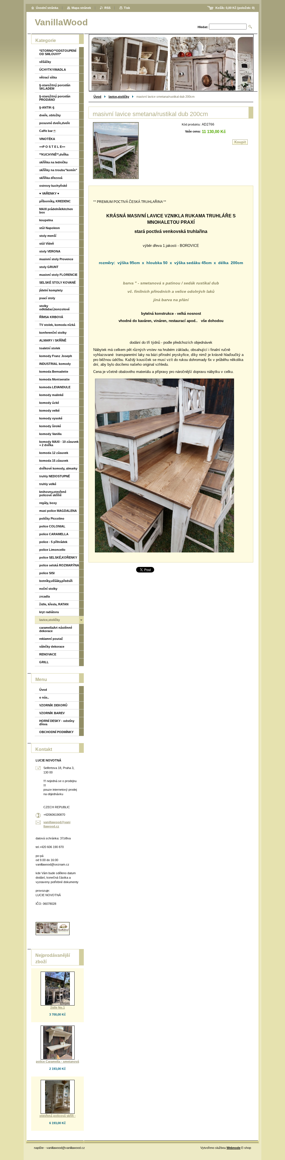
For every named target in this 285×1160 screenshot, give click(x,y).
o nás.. (44, 697)
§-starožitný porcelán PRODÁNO (54, 98)
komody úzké (49, 402)
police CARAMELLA (53, 534)
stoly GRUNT (48, 267)
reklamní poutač (51, 638)
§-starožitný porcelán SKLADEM (54, 86)
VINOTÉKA (47, 139)
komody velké (49, 410)
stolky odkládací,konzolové (54, 307)
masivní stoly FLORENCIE (58, 274)
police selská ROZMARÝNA (59, 565)
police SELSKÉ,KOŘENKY (58, 557)
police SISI (47, 573)
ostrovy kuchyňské (53, 185)
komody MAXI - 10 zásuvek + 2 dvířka (58, 443)
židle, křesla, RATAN (53, 604)
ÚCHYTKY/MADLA (52, 69)
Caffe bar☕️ (47, 130)
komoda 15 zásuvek (53, 460)
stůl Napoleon (49, 228)
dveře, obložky (50, 115)
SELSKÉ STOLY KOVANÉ (57, 282)
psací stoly (47, 298)
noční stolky (48, 588)
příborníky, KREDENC (55, 201)
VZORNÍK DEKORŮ (53, 705)
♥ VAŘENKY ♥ (49, 193)
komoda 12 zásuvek (53, 452)
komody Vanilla (50, 434)
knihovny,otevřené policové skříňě (52, 493)
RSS (107, 7)
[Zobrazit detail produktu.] (57, 988)
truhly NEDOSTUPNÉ (54, 476)
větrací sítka (48, 77)
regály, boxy (48, 503)
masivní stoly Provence (56, 259)
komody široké (50, 426)
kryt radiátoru (49, 612)
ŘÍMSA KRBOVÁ (51, 317)
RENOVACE (47, 654)
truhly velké (47, 484)
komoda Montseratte (54, 379)
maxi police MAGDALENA (58, 510)
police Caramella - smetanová (57, 1061)
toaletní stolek (49, 348)
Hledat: (203, 27)
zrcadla (44, 596)
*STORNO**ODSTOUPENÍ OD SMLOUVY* (57, 52)
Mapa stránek (81, 7)
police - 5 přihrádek (53, 542)
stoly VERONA (49, 251)
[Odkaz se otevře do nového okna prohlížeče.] (116, 150)
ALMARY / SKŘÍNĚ (52, 340)
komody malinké (51, 395)
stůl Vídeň (46, 243)
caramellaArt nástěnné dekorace (55, 629)
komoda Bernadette (53, 371)
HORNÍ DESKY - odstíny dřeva (56, 722)
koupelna (46, 220)
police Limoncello (52, 549)
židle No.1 (57, 1007)
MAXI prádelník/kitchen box (56, 210)
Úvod (97, 96)
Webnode (233, 1147)
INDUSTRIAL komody (55, 363)
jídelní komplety (51, 290)
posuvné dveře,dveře (54, 123)
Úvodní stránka (47, 7)
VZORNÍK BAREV (52, 713)
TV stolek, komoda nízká (57, 324)
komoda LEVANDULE (54, 387)
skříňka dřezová (50, 178)
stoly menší (47, 235)
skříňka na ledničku (53, 162)
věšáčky (45, 61)
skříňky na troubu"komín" (58, 170)
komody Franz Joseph (55, 356)
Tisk (127, 7)
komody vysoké (50, 418)
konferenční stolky (53, 332)
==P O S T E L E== (52, 146)
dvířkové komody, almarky (58, 468)
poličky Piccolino (51, 518)
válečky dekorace (51, 646)
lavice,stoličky (119, 96)
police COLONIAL (52, 526)
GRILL (44, 662)
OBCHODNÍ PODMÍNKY (56, 732)
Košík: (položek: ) (235, 7)
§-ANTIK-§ (46, 107)
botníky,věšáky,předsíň (56, 581)
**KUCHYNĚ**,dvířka (53, 154)
